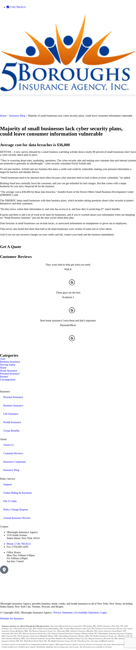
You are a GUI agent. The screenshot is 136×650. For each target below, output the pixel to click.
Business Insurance (13, 405)
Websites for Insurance (12, 618)
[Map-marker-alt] (4, 570)
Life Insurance (10, 413)
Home (3, 115)
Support (7, 484)
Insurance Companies (14, 461)
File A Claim (10, 501)
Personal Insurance (13, 397)
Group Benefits (11, 430)
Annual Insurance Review (17, 518)
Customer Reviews (13, 453)
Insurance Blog (17, 115)
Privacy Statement (63, 612)
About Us (8, 444)
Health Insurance (12, 422)
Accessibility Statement (86, 612)
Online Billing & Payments (17, 492)
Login (103, 612)
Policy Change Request (15, 509)
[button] (68, 95)
